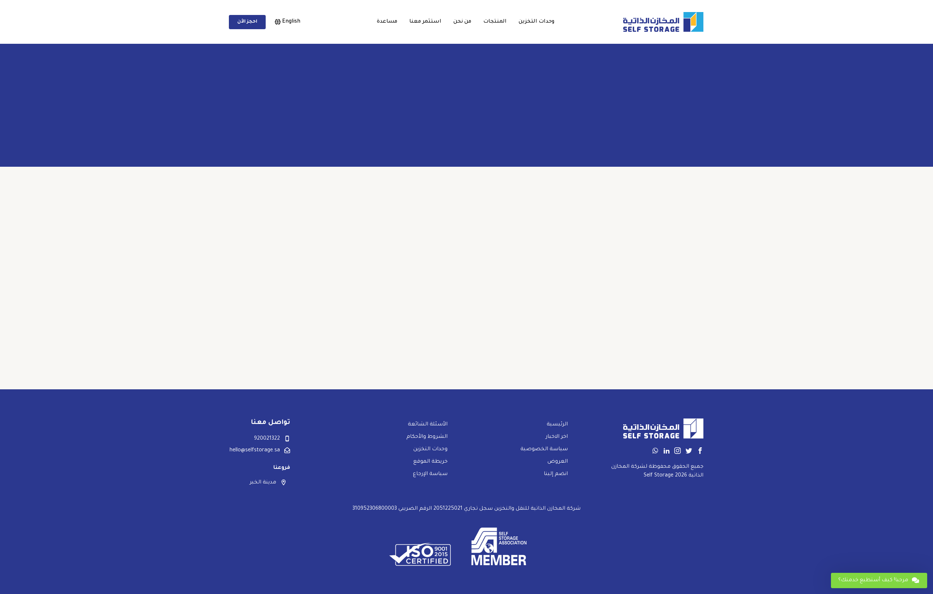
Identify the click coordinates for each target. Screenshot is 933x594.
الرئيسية (557, 425)
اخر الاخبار (557, 437)
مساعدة (387, 22)
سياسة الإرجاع (430, 474)
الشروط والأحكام (427, 437)
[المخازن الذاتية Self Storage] (663, 22)
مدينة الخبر (263, 483)
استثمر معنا (425, 22)
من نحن (462, 22)
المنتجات (495, 22)
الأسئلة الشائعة (428, 425)
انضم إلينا (556, 474)
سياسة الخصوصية (544, 449)
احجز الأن (247, 21)
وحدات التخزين (536, 22)
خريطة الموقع (430, 462)
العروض (557, 462)
